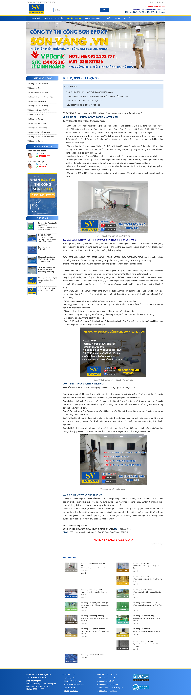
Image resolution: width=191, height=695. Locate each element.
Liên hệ (127, 18)
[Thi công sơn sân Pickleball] (32, 250)
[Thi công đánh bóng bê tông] (71, 619)
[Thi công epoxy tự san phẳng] (123, 606)
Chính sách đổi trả (106, 681)
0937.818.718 (43, 164)
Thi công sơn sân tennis (37, 101)
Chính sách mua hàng (108, 691)
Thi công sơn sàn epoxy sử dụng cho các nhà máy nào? (47, 280)
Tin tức (108, 18)
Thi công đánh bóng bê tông (38, 110)
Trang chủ (35, 18)
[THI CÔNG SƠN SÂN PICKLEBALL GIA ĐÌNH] (32, 238)
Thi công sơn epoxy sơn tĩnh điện (40, 97)
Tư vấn (117, 18)
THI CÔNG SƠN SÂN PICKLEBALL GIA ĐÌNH (45, 236)
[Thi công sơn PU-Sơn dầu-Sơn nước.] (71, 567)
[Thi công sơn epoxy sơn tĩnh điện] (71, 606)
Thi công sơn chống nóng (37, 128)
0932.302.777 (43, 153)
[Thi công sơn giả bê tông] (123, 645)
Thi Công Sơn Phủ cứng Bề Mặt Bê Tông (47, 224)
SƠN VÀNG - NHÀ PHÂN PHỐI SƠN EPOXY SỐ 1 (46, 289)
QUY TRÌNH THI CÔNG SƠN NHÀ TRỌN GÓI (85, 101)
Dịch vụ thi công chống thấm (79, 136)
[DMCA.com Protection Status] (141, 677)
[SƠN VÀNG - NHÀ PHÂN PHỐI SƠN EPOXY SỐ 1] (32, 291)
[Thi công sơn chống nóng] (71, 593)
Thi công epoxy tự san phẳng (38, 92)
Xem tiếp (84, 573)
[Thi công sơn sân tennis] (123, 593)
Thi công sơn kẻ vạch (36, 119)
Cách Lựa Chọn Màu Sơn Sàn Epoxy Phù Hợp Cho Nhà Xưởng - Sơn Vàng (46, 270)
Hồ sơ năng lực (70, 678)
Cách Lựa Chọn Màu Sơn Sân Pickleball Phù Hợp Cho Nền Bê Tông (46, 259)
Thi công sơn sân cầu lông (38, 106)
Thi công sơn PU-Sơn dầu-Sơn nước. (41, 137)
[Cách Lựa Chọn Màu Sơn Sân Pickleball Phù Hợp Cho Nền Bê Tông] (32, 260)
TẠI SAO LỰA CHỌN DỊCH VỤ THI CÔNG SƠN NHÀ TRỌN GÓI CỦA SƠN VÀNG (98, 96)
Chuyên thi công (74, 18)
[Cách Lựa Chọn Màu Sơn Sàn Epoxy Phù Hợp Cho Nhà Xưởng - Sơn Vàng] (32, 270)
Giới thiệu (48, 18)
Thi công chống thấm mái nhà (39, 132)
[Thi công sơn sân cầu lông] (123, 619)
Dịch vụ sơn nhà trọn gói (37, 115)
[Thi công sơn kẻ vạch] (123, 632)
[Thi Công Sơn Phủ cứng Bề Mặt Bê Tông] (31, 226)
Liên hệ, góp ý (69, 688)
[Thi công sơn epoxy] (42, 194)
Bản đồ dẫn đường (71, 691)
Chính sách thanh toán (108, 678)
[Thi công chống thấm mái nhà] (71, 632)
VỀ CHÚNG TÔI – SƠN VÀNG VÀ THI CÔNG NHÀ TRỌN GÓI (90, 92)
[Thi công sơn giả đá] (123, 580)
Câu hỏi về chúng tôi (72, 681)
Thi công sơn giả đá (35, 141)
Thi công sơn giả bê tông (37, 123)
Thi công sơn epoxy (35, 88)
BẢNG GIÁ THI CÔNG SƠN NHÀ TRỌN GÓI (84, 105)
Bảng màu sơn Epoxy (93, 18)
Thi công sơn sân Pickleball (38, 84)
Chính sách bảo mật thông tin (111, 688)
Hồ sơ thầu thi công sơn (74, 685)
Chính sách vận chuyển (108, 685)
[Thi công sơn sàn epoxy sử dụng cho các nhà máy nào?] (32, 280)
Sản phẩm (59, 18)
